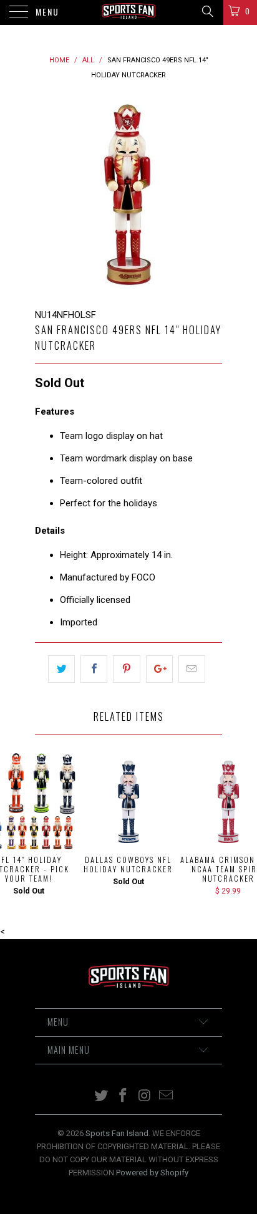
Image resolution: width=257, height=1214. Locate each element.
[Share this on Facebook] (93, 669)
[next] (210, 195)
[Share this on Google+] (159, 669)
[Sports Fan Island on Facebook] (123, 1096)
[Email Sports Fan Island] (166, 1096)
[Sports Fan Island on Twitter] (101, 1096)
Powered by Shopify (152, 1172)
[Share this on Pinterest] (126, 669)
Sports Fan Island (116, 1133)
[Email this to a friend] (191, 669)
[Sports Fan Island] (128, 12)
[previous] (46, 195)
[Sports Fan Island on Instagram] (145, 1096)
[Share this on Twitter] (61, 669)
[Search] (206, 11)
